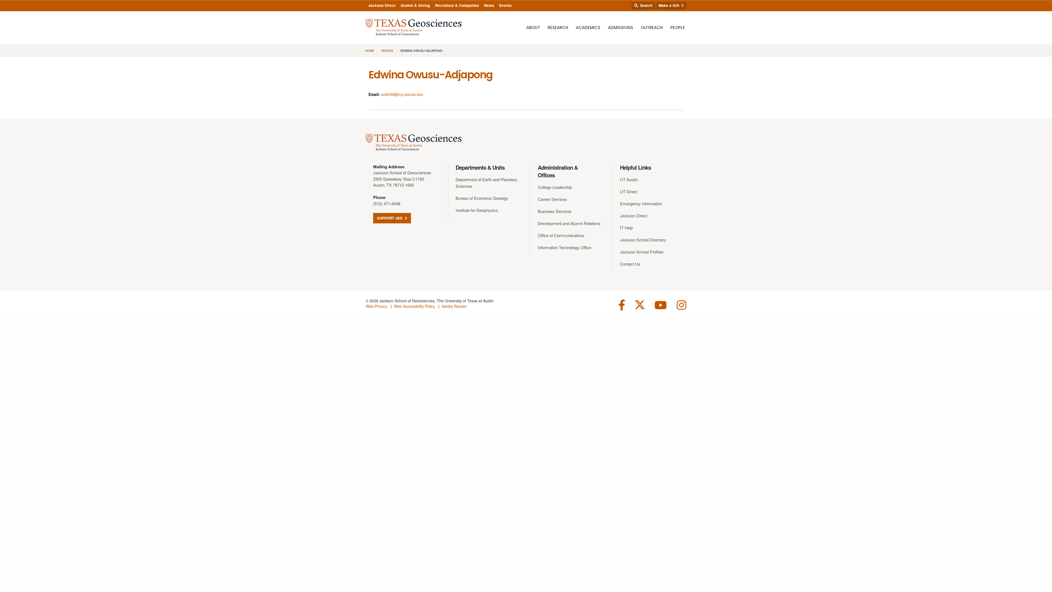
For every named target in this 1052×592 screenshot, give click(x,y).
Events (505, 5)
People (677, 27)
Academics (588, 27)
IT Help (626, 227)
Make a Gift (670, 5)
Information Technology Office (564, 247)
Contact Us (630, 264)
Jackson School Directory (643, 240)
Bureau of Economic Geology (482, 198)
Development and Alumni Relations (569, 223)
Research (558, 27)
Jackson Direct (382, 5)
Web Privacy (376, 306)
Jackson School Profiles (642, 252)
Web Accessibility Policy (414, 306)
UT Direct (628, 191)
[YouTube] (660, 304)
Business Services (554, 211)
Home (369, 50)
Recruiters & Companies (457, 5)
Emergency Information (641, 203)
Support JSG (390, 218)
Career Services (552, 199)
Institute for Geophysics (477, 210)
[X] (640, 304)
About (533, 27)
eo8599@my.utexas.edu (402, 94)
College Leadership (555, 187)
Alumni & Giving (415, 5)
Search (646, 5)
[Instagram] (681, 304)
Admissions (620, 27)
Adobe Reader (454, 306)
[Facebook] (621, 304)
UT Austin (629, 179)
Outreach (652, 27)
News (489, 5)
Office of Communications (561, 235)
